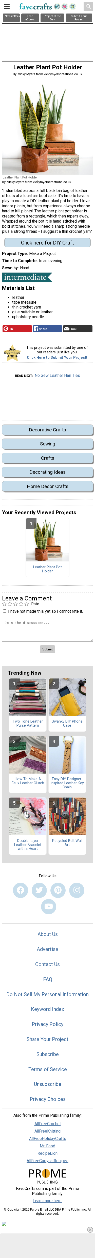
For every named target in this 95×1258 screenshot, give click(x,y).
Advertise (47, 949)
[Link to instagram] (76, 890)
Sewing (47, 444)
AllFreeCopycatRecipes (47, 1160)
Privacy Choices (48, 1099)
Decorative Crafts (47, 430)
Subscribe (47, 1054)
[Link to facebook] (20, 890)
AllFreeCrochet (47, 1123)
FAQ (47, 979)
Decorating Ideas (47, 472)
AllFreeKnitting (47, 1131)
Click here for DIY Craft (47, 243)
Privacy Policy (47, 1024)
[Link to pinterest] (58, 890)
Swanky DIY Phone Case (67, 724)
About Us (47, 934)
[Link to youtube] (48, 906)
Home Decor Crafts (47, 486)
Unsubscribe (47, 1084)
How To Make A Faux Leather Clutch (28, 781)
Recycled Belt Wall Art (67, 843)
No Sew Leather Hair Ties (57, 375)
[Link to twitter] (39, 890)
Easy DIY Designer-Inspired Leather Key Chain (67, 783)
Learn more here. (47, 1200)
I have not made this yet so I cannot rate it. (45, 611)
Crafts (47, 458)
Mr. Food (47, 1146)
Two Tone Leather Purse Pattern (28, 724)
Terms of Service (47, 1069)
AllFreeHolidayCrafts (47, 1138)
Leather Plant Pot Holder (47, 569)
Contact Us (47, 964)
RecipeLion (47, 1153)
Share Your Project (47, 1039)
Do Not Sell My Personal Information (47, 994)
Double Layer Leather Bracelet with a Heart (27, 845)
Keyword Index (47, 1009)
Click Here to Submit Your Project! (57, 357)
